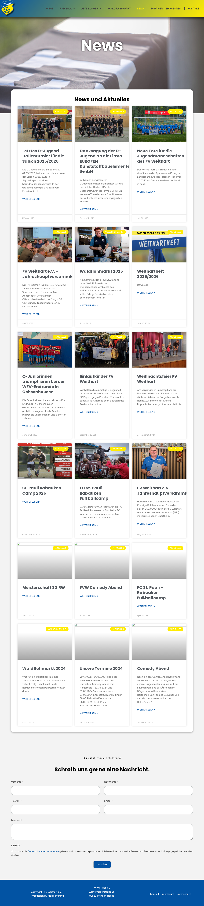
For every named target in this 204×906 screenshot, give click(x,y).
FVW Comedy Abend (101, 587)
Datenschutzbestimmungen (43, 851)
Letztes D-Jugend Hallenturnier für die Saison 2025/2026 (43, 156)
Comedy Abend (153, 668)
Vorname (16, 781)
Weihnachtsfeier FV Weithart (157, 379)
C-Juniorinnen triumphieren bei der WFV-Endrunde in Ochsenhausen (43, 384)
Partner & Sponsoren (166, 8)
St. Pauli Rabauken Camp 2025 (41, 490)
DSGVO (15, 845)
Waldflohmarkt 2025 (101, 271)
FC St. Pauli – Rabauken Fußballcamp (151, 593)
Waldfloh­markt (119, 8)
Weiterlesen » (31, 199)
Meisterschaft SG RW (43, 587)
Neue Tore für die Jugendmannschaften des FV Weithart (160, 156)
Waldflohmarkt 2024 (44, 668)
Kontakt (193, 8)
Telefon (15, 800)
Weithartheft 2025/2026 (150, 274)
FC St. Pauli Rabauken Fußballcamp (94, 493)
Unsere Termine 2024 (101, 668)
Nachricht (16, 820)
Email (107, 800)
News (141, 8)
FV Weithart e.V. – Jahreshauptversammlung (51, 274)
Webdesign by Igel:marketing (47, 895)
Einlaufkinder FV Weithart (96, 379)
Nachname (110, 781)
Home (49, 8)
